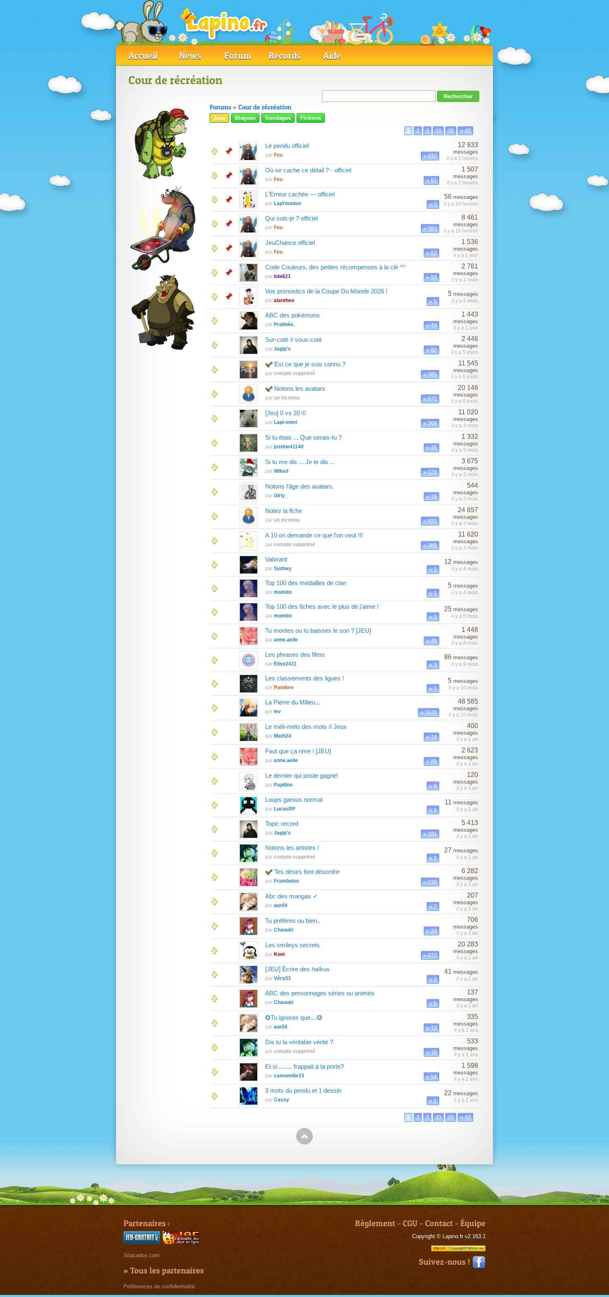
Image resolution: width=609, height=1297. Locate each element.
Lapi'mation (287, 203)
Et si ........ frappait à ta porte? (304, 1066)
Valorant (276, 559)
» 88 (431, 761)
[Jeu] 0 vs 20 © (285, 412)
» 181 (430, 834)
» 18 (431, 1052)
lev (277, 711)
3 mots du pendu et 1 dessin (303, 1090)
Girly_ (281, 495)
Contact (439, 1223)
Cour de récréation (265, 107)
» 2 (433, 204)
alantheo (284, 300)
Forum (237, 55)
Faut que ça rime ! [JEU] (298, 751)
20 (451, 131)
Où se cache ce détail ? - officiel (308, 170)
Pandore (284, 687)
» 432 (430, 156)
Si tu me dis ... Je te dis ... (300, 461)
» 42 (465, 131)
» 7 (433, 906)
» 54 (431, 1077)
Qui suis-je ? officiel (291, 218)
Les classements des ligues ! (304, 678)
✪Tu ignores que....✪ (293, 1017)
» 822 (430, 521)
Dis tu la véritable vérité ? (299, 1041)
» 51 (431, 180)
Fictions (310, 118)
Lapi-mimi (285, 422)
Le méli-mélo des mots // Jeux (306, 726)
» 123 (430, 472)
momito (283, 592)
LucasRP (284, 809)
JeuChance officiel (290, 242)
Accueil (142, 55)
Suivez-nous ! (445, 1262)
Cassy (281, 1100)
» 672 (430, 399)
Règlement (375, 1223)
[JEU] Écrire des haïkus (297, 969)
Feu (278, 155)
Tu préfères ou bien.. (292, 920)
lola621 (282, 276)
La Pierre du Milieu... (292, 702)
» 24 (431, 931)
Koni (279, 954)
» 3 (433, 665)
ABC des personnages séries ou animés (320, 993)
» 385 (430, 374)
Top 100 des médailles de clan (305, 582)
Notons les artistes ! (292, 847)
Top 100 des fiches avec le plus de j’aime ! (322, 606)
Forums (220, 107)
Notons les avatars (299, 388)
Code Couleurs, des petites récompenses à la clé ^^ (335, 267)
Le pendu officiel (287, 145)
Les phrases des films (295, 654)
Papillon (283, 785)
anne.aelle (286, 640)
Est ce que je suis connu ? (310, 364)
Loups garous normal (293, 799)
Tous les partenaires (167, 1270)
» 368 (430, 423)
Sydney (283, 568)
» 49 (431, 325)
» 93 (431, 277)
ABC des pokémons (292, 315)
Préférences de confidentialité (159, 1286)
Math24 (282, 736)
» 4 (433, 786)
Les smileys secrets (292, 945)
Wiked (281, 471)
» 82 (431, 350)
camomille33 (289, 1076)
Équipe (473, 1223)
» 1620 (428, 712)
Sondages (278, 118)
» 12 (431, 1028)
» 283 (430, 228)
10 (438, 131)
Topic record (281, 823)
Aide (332, 55)
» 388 (430, 545)
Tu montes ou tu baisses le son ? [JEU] (318, 630)
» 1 (433, 301)
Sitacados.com (141, 1255)
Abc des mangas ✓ (291, 896)
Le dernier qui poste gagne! (301, 775)
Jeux (219, 118)
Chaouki (283, 930)
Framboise (286, 881)
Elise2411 (285, 664)
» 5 (433, 1003)
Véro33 (282, 978)
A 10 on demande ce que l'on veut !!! (314, 535)
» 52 (431, 253)
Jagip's (282, 349)
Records (284, 55)
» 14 (431, 737)
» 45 (431, 448)
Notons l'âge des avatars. (299, 486)
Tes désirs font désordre (306, 871)
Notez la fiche (283, 510)
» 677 (430, 955)
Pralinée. (284, 324)
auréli (280, 905)
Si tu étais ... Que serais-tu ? (303, 437)
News (190, 55)
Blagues (245, 118)
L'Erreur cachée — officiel (300, 194)
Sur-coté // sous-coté (293, 339)
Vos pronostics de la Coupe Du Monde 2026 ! (326, 291)
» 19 (431, 497)
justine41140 (289, 447)
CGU (410, 1223)
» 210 (430, 882)
